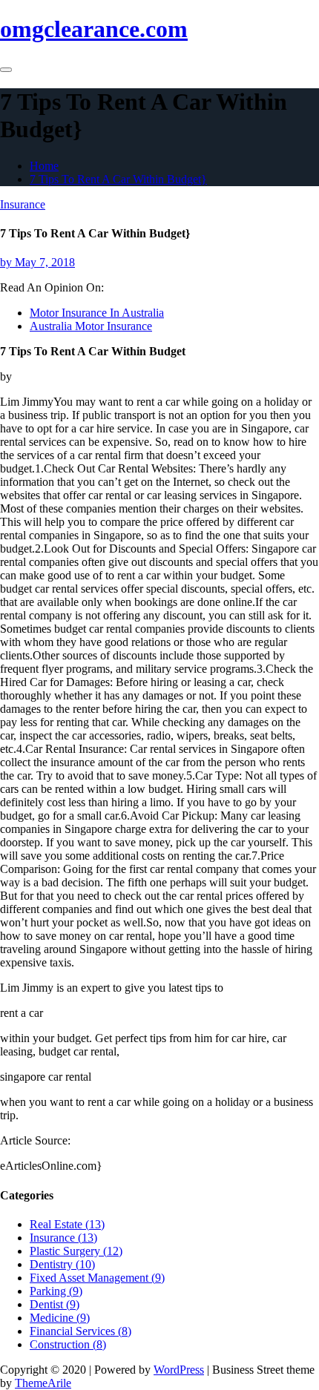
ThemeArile (43, 1383)
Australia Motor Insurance (91, 326)
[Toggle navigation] (6, 69)
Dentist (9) (54, 1304)
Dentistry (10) (62, 1264)
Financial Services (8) (80, 1331)
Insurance (22, 204)
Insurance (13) (63, 1237)
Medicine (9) (60, 1317)
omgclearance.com (94, 29)
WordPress (179, 1369)
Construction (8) (68, 1344)
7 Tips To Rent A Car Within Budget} (118, 179)
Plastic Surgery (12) (76, 1251)
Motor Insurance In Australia (97, 312)
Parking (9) (56, 1291)
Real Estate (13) (67, 1224)
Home (44, 165)
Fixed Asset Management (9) (97, 1277)
